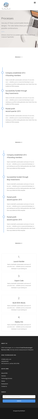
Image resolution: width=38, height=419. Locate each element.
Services (3, 376)
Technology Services (6, 378)
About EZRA (4, 373)
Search (19, 401)
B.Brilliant (22, 411)
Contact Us (4, 386)
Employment (4, 384)
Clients (3, 381)
